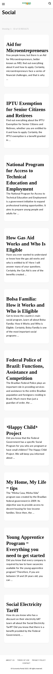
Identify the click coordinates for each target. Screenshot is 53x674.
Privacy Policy (39, 660)
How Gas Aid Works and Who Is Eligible (26, 242)
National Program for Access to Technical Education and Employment (25, 175)
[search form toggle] (50, 4)
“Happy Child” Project (21, 429)
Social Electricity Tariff (24, 606)
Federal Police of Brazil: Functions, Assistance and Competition (25, 367)
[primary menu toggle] (3, 4)
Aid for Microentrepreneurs (27, 46)
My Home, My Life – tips (26, 484)
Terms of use (23, 660)
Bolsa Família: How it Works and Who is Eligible (25, 303)
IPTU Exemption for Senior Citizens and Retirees (25, 108)
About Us (10, 660)
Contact (26, 663)
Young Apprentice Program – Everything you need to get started (25, 545)
